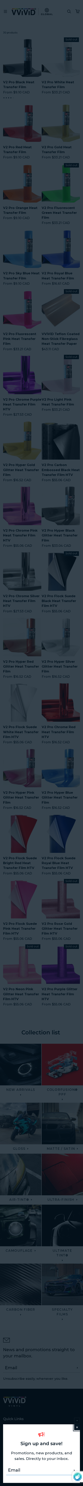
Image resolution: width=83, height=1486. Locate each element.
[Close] (77, 1427)
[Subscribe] (74, 1470)
